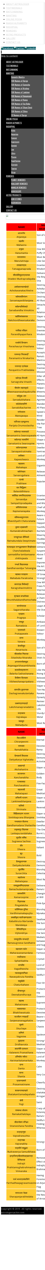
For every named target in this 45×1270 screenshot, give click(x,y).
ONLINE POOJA (14, 19)
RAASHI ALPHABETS (16, 23)
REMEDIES (11, 30)
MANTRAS (11, 15)
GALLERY (10, 38)
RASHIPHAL (12, 27)
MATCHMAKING (14, 11)
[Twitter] (19, 48)
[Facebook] (7, 48)
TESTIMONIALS (14, 7)
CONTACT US (13, 42)
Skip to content (9, 55)
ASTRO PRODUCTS (16, 34)
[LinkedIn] (30, 48)
